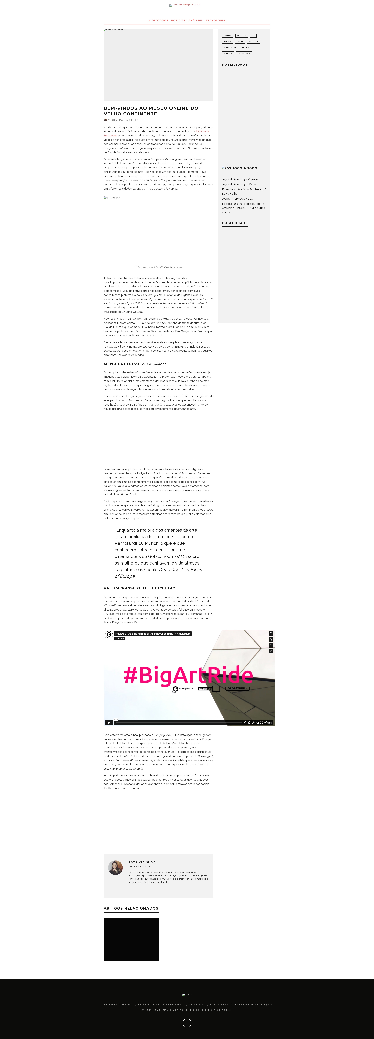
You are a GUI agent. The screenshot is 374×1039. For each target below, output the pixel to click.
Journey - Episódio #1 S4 (237, 198)
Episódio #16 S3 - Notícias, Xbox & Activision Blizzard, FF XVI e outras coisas (243, 208)
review (245, 47)
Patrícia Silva (115, 120)
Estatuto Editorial (118, 1005)
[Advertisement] (158, 442)
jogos (240, 41)
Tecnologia (215, 20)
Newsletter (174, 1005)
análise (228, 35)
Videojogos (158, 20)
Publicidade (219, 1005)
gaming (227, 41)
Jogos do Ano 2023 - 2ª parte (240, 179)
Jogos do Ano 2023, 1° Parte (239, 184)
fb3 (253, 35)
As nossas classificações (254, 1005)
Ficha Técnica (149, 1005)
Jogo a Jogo (244, 168)
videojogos (244, 53)
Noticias (253, 41)
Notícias (178, 20)
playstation (230, 47)
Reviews (228, 53)
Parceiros (196, 1005)
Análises (196, 20)
